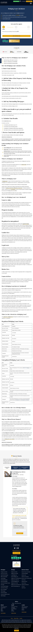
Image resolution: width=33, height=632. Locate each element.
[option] (5, 52)
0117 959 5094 (3, 613)
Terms (12, 618)
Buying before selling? (7, 468)
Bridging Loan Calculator (14, 573)
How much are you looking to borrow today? (10, 31)
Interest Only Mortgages (4, 581)
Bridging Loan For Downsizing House (16, 578)
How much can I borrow (4, 573)
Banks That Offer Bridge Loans (15, 586)
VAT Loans (23, 586)
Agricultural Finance (24, 581)
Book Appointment (28, 1)
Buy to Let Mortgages (4, 589)
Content (0, 60)
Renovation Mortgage (4, 592)
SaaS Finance (24, 587)
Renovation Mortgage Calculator (5, 594)
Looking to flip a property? (15, 468)
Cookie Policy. (16, 628)
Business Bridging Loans (14, 576)
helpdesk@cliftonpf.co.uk (16, 550)
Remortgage (2, 584)
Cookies (21, 618)
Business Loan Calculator (25, 576)
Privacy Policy (16, 618)
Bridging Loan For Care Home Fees (16, 584)
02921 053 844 (13, 613)
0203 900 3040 (24, 612)
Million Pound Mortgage (4, 576)
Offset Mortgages (3, 595)
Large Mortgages (3, 578)
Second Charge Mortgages (4, 586)
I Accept (16, 630)
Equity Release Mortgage (4, 587)
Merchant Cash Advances (25, 584)
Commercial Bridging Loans (15, 581)
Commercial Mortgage (25, 573)
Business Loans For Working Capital (27, 578)
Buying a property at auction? (24, 468)
